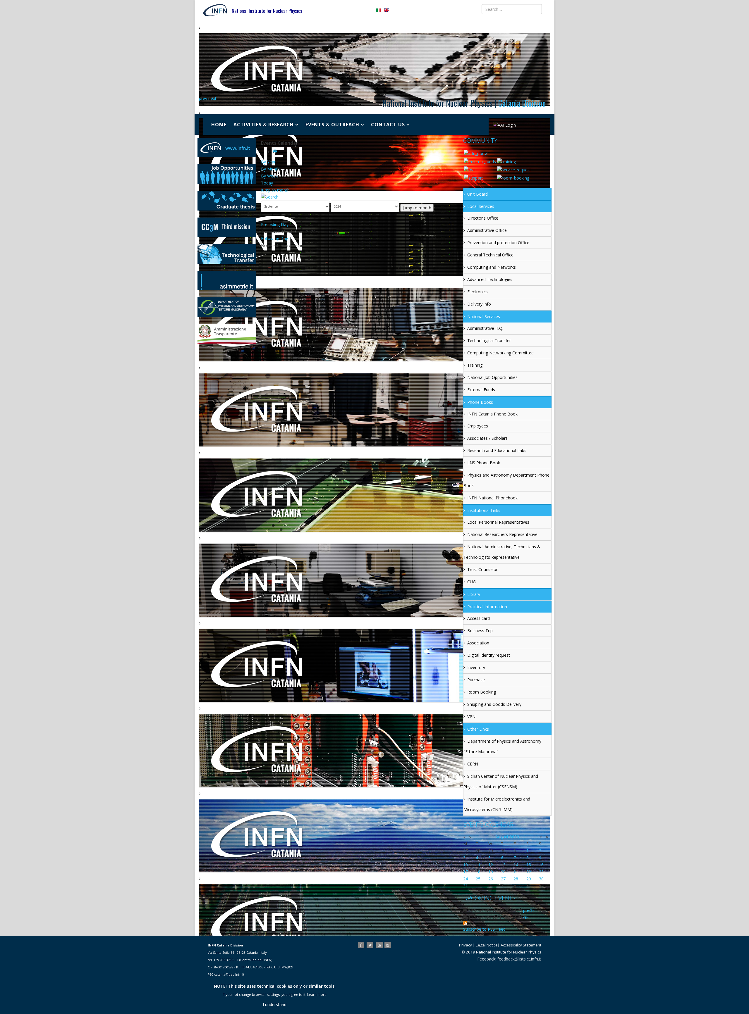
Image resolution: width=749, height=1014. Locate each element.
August (502, 836)
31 (465, 886)
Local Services (480, 206)
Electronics (477, 291)
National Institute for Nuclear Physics (267, 10)
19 (490, 872)
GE (525, 917)
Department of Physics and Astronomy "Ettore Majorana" (502, 746)
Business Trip (480, 630)
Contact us (388, 124)
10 (465, 865)
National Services (483, 316)
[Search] (360, 197)
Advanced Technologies (489, 279)
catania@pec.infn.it (229, 974)
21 (515, 872)
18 (478, 872)
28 (515, 879)
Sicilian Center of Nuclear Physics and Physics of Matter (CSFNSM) (500, 781)
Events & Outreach (332, 124)
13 (503, 865)
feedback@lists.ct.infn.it (519, 959)
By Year (268, 162)
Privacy (465, 945)
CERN (472, 764)
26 (490, 879)
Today (267, 183)
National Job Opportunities (492, 377)
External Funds (481, 389)
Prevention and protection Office (498, 242)
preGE (529, 910)
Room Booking (481, 692)
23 (541, 872)
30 (541, 879)
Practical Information (487, 606)
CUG (471, 581)
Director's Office (482, 218)
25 (478, 879)
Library (473, 594)
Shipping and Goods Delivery (494, 704)
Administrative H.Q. (485, 328)
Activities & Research (263, 124)
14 (515, 865)
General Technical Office (490, 255)
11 (478, 865)
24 (465, 879)
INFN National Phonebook (492, 498)
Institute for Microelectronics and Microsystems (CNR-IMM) (496, 804)
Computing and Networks (491, 267)
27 (503, 879)
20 (503, 872)
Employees (477, 426)
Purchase (476, 679)
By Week (269, 176)
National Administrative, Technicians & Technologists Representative (501, 552)
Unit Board (477, 194)
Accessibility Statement (521, 945)
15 (528, 865)
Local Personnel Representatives (498, 522)
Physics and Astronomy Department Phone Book (506, 480)
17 (465, 872)
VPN (471, 716)
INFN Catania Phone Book (492, 414)
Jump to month (275, 190)
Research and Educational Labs (496, 450)
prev (203, 98)
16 (541, 865)
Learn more (317, 994)
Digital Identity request (488, 655)
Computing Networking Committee (500, 353)
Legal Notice (487, 945)
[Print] (275, 152)
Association (478, 643)
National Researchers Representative (502, 534)
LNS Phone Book (483, 462)
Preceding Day (274, 224)
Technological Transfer (489, 340)
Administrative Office (487, 230)
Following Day (274, 238)
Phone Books (480, 402)
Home (218, 124)
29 (528, 879)
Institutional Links (483, 510)
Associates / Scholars (487, 438)
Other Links (478, 729)
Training (474, 365)
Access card (478, 618)
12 (490, 865)
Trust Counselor (482, 569)
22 (528, 872)
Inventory (476, 667)
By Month (270, 169)
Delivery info (479, 304)
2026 (514, 836)
